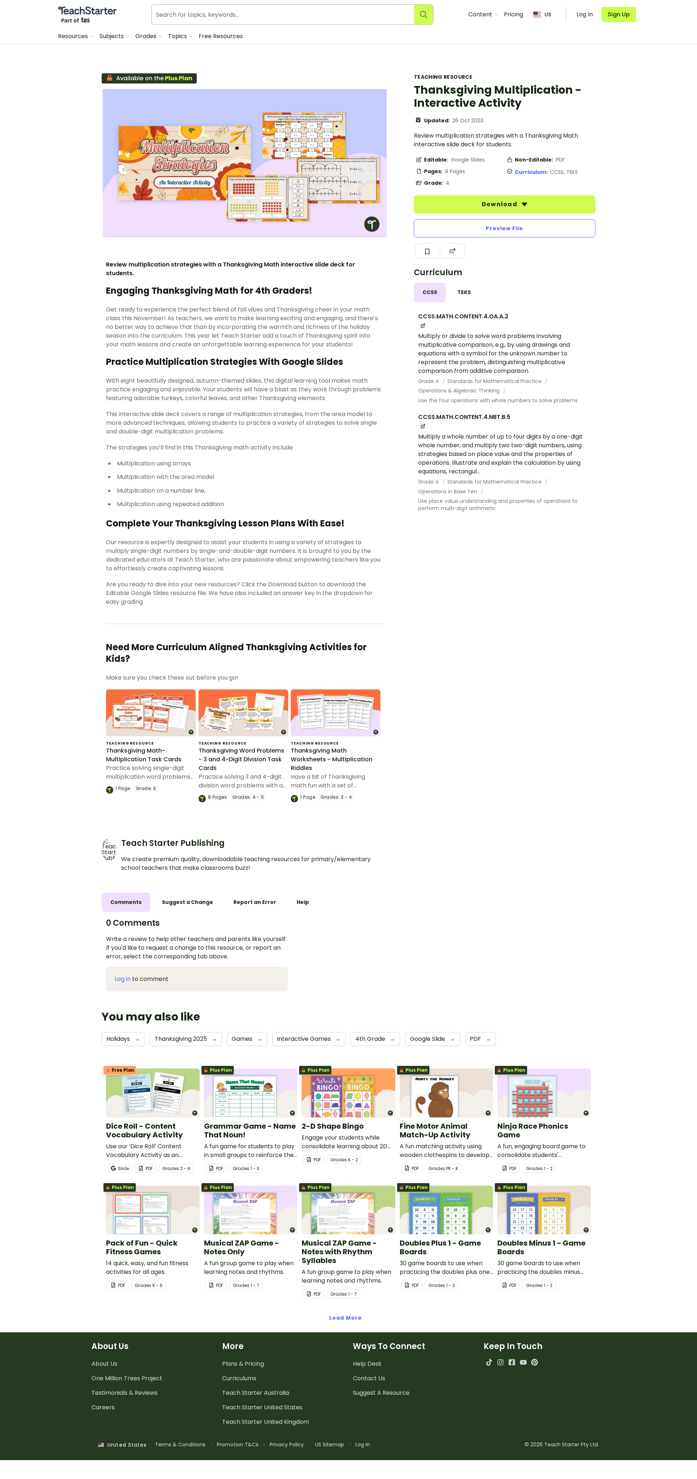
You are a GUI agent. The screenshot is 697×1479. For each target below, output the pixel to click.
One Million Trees (126, 1378)
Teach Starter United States (262, 1407)
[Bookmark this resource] (427, 250)
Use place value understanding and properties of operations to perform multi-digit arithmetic (498, 504)
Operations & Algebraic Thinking (459, 390)
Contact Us (369, 1378)
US (548, 14)
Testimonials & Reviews (124, 1393)
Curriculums (239, 1378)
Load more (345, 1317)
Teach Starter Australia (255, 1393)
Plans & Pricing (243, 1364)
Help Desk (367, 1364)
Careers (103, 1407)
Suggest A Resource (381, 1393)
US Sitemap (329, 1444)
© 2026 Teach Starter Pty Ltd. (562, 1444)
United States (125, 1445)
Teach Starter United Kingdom (265, 1422)
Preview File (504, 228)
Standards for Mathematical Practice (495, 381)
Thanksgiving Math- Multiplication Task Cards (144, 754)
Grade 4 (429, 381)
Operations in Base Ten (448, 491)
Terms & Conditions (180, 1444)
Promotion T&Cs (237, 1444)
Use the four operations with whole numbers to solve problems (498, 400)
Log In (362, 1444)
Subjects (112, 36)
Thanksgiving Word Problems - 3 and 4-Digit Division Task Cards (241, 759)
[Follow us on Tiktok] (489, 1362)
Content (481, 14)
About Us (104, 1364)
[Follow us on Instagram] (500, 1362)
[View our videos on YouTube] (523, 1362)
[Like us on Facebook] (511, 1362)
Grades (146, 36)
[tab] (430, 292)
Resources (73, 36)
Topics (178, 36)
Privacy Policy (287, 1444)
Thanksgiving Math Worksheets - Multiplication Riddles (331, 759)
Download (500, 204)
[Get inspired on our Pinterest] (534, 1362)
